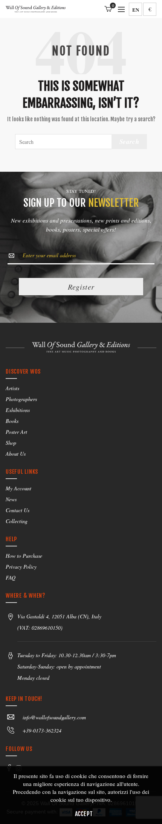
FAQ (10, 577)
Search (129, 141)
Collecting (17, 521)
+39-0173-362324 (42, 730)
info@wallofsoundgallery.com (54, 717)
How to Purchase (24, 555)
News (11, 499)
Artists (12, 388)
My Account (18, 488)
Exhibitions (18, 410)
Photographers (21, 399)
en (135, 9)
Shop (11, 442)
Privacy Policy (21, 566)
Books (12, 420)
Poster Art (16, 431)
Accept (84, 814)
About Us (16, 453)
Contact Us (17, 510)
